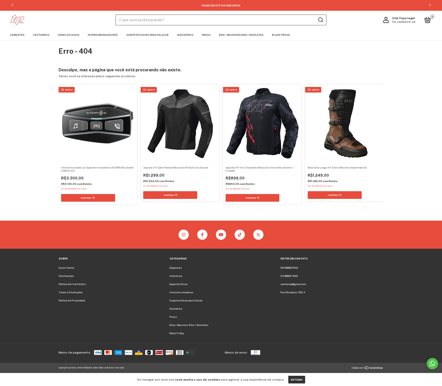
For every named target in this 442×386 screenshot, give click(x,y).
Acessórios (185, 34)
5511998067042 (289, 267)
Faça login (407, 18)
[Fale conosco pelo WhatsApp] (432, 363)
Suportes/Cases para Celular (147, 34)
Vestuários (41, 34)
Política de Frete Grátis (72, 284)
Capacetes (17, 34)
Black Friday (281, 34)
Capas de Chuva (68, 34)
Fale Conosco (66, 275)
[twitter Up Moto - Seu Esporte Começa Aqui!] (258, 235)
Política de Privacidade (72, 300)
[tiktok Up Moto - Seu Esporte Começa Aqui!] (240, 235)
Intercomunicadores (103, 34)
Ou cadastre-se (403, 22)
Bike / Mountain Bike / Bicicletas (241, 34)
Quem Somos (66, 267)
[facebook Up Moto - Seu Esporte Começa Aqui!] (202, 235)
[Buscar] (320, 20)
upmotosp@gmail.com (293, 284)
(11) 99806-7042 (289, 275)
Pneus (206, 34)
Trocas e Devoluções (71, 292)
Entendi (297, 379)
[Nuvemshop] (367, 368)
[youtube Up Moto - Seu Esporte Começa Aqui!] (221, 235)
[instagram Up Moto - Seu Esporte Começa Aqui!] (184, 235)
